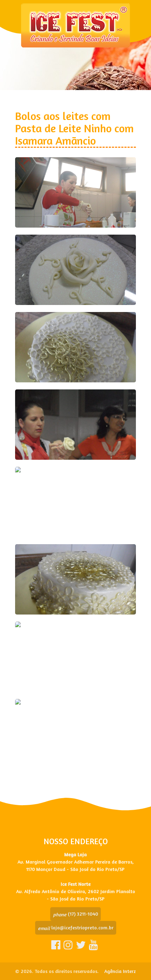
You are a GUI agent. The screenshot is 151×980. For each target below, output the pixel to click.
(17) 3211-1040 (75, 914)
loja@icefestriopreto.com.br (75, 927)
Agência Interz (120, 971)
